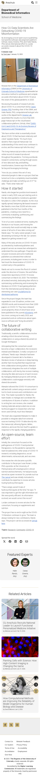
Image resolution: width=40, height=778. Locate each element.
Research (12, 530)
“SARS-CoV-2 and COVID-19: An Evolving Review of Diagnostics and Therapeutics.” (19, 126)
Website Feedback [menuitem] (23, 741)
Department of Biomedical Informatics (16, 11)
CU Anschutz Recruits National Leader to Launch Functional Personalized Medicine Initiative (19, 625)
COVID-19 (30, 530)
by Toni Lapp (6, 54)
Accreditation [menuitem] (9, 751)
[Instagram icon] (18, 724)
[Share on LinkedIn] (15, 541)
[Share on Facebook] (10, 541)
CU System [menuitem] (9, 745)
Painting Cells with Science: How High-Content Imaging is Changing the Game (20, 663)
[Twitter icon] (12, 724)
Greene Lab (27, 115)
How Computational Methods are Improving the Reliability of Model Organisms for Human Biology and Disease (18, 702)
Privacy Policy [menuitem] (22, 745)
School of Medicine (11, 17)
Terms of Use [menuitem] (9, 748)
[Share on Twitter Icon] (4, 541)
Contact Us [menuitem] (9, 741)
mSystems (29, 313)
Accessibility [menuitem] (22, 748)
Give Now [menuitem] (8, 755)
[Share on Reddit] (21, 541)
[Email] (26, 541)
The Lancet (6, 477)
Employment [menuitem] (22, 751)
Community (20, 530)
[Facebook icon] (6, 724)
